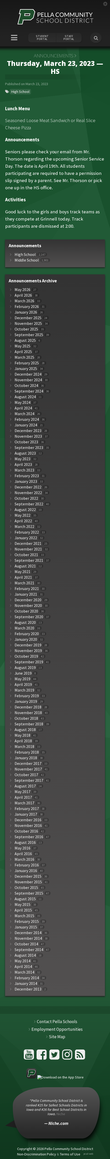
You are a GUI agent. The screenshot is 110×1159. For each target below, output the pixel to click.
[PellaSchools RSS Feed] (80, 1056)
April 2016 (23, 853)
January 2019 (26, 701)
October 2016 (26, 831)
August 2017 (25, 786)
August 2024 (25, 396)
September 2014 (29, 949)
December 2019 (28, 645)
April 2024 (23, 408)
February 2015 (27, 921)
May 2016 (22, 848)
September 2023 (29, 447)
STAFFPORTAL (68, 38)
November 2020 (28, 605)
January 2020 (26, 639)
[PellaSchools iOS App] (55, 1077)
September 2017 (29, 780)
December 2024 (28, 374)
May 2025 (22, 346)
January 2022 (26, 537)
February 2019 (27, 695)
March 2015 (24, 915)
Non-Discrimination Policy (36, 1154)
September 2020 (29, 616)
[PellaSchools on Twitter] (55, 1056)
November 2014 (28, 938)
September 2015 (29, 893)
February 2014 (27, 977)
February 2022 (27, 532)
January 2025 (26, 368)
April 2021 (23, 577)
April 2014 (23, 966)
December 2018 (28, 707)
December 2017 (28, 763)
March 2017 (24, 803)
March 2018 (24, 746)
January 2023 (26, 481)
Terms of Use (70, 1154)
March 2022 (24, 526)
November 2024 (28, 379)
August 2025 (25, 340)
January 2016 (26, 870)
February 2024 (27, 419)
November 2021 (28, 549)
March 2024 (24, 413)
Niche (61, 1114)
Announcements (53, 55)
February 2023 (27, 475)
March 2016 (24, 859)
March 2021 (24, 583)
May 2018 (22, 735)
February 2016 (27, 865)
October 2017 (26, 774)
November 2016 (28, 825)
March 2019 (24, 690)
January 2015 (26, 927)
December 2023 (28, 430)
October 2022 (26, 498)
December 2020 (28, 599)
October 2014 (26, 944)
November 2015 (28, 882)
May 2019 (22, 678)
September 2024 (29, 391)
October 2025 (26, 329)
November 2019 (28, 650)
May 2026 (22, 289)
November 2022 (28, 492)
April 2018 (23, 740)
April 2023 (23, 464)
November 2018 (28, 712)
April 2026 (23, 295)
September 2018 (29, 724)
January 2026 (26, 312)
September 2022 (29, 504)
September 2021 (29, 560)
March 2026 (24, 300)
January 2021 (26, 594)
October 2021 (26, 554)
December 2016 (28, 819)
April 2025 (23, 351)
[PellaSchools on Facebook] (42, 1056)
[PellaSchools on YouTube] (29, 1056)
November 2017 (28, 769)
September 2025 (29, 334)
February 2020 (27, 633)
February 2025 (27, 363)
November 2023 (28, 436)
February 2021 (27, 588)
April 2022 (23, 520)
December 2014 (28, 932)
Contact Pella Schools (57, 1021)
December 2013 (28, 989)
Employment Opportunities (57, 1029)
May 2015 (22, 904)
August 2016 (25, 842)
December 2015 (28, 876)
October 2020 (26, 611)
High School (20, 91)
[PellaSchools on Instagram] (68, 1056)
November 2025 (28, 323)
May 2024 (22, 402)
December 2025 (28, 317)
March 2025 (24, 357)
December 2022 (28, 487)
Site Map (57, 1037)
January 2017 (26, 814)
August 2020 (25, 622)
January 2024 (26, 425)
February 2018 (27, 752)
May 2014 (22, 960)
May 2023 (22, 458)
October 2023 (26, 441)
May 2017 (22, 791)
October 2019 (26, 656)
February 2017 (27, 808)
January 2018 (26, 757)
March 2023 (24, 470)
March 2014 (24, 972)
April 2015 (23, 910)
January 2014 (26, 983)
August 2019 (25, 667)
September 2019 (29, 662)
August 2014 (25, 955)
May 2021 (22, 571)
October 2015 (26, 887)
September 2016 (29, 836)
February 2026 (27, 306)
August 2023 (25, 453)
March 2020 (24, 628)
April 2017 (23, 797)
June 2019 (23, 673)
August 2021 (25, 566)
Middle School (27, 260)
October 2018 (26, 718)
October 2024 (26, 385)
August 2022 (25, 509)
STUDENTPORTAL (42, 38)
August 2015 (25, 898)
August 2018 (25, 729)
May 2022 (22, 515)
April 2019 (23, 684)
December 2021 (28, 543)
